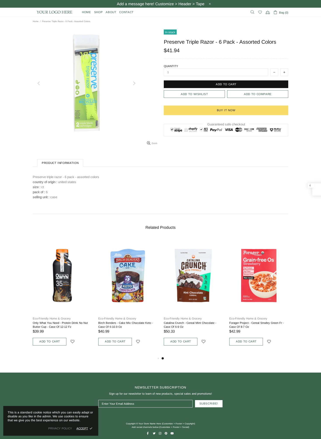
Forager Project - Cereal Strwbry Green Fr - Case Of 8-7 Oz (256, 324)
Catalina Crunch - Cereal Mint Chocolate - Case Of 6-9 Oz (190, 324)
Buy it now (226, 110)
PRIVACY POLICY (60, 428)
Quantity (171, 66)
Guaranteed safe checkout (226, 124)
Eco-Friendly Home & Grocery (52, 318)
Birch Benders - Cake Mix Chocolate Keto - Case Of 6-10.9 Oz (125, 324)
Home (36, 21)
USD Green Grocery (54, 12)
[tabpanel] (193, 297)
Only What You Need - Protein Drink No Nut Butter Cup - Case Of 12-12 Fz (60, 324)
